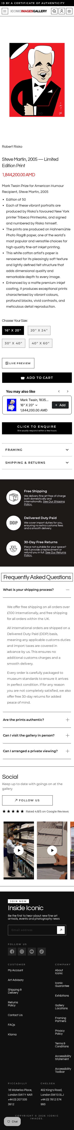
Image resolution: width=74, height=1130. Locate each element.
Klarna (12, 1034)
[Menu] (5, 11)
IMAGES (36, 1118)
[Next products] (67, 391)
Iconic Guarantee (62, 984)
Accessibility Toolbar (63, 1070)
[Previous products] (59, 391)
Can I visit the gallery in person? (28, 735)
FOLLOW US (29, 800)
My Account (15, 970)
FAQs (11, 1024)
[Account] (62, 11)
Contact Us (15, 1015)
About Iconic (59, 972)
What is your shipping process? (28, 590)
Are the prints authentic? (23, 720)
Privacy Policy (60, 1032)
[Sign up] (61, 930)
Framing (14, 450)
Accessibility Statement (63, 1058)
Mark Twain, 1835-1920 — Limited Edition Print (35, 400)
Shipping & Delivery (15, 991)
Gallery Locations (61, 1007)
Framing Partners (60, 1020)
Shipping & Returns (25, 462)
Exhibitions (62, 995)
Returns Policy (13, 1004)
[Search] (54, 11)
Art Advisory (15, 980)
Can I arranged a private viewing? (30, 751)
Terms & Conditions (62, 1045)
